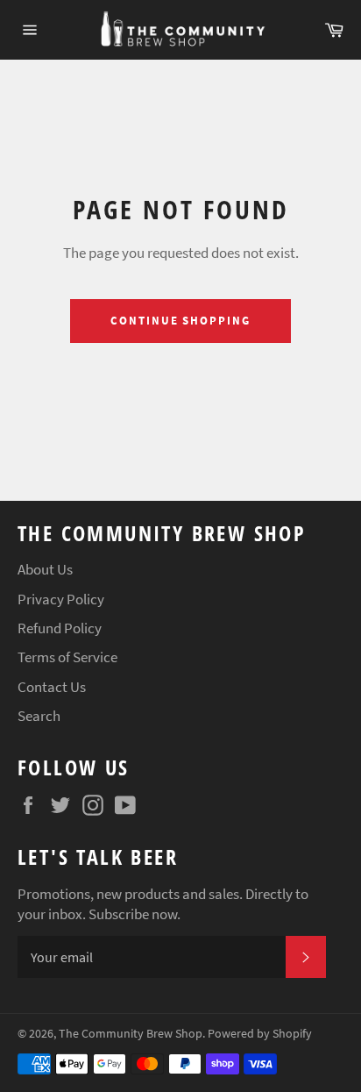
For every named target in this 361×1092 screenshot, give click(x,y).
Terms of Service (67, 657)
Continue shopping (180, 320)
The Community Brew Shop (130, 1033)
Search (39, 715)
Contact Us (52, 686)
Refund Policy (60, 628)
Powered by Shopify (260, 1033)
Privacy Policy (61, 599)
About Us (45, 569)
